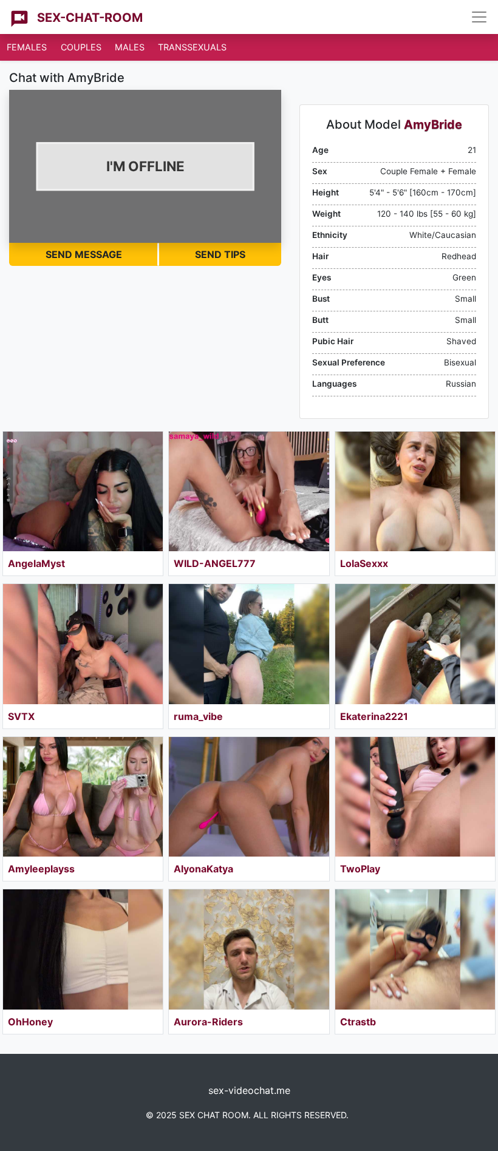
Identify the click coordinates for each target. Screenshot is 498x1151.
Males (130, 47)
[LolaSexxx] (415, 491)
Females (27, 47)
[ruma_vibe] (249, 644)
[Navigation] (479, 17)
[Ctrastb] (415, 949)
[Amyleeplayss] (83, 797)
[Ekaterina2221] (415, 644)
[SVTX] (83, 644)
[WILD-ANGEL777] (249, 491)
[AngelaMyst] (83, 491)
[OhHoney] (83, 949)
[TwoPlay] (415, 797)
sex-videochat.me (249, 1090)
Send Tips (220, 254)
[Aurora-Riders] (249, 949)
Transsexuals (192, 47)
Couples (81, 47)
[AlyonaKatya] (249, 797)
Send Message (84, 254)
